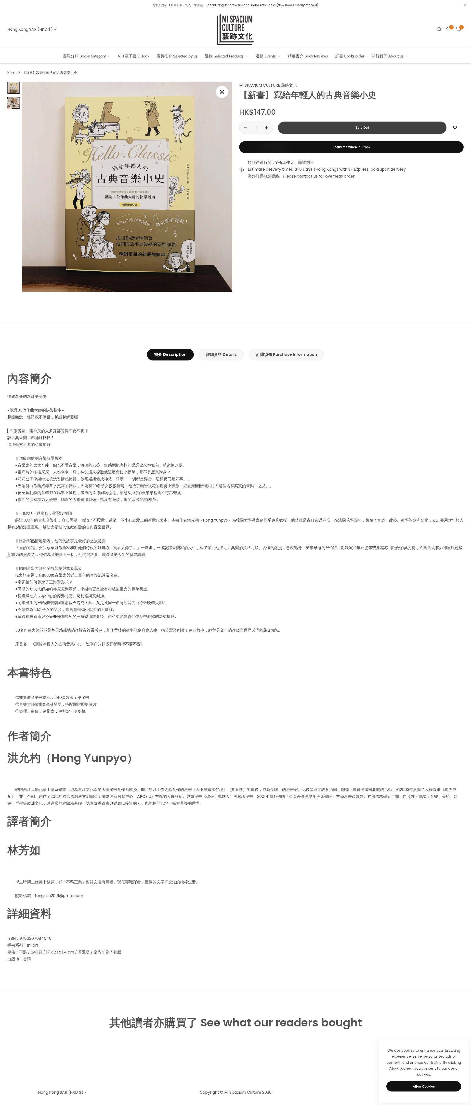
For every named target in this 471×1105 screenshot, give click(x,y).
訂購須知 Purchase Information (286, 354)
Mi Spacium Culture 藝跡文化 (268, 85)
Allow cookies (424, 1086)
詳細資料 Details (221, 354)
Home (12, 72)
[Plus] (266, 127)
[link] (226, 56)
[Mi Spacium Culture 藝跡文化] (235, 29)
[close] (465, 5)
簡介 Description (170, 354)
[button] (455, 128)
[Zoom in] (222, 92)
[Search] (439, 29)
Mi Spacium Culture (242, 1092)
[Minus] (245, 127)
